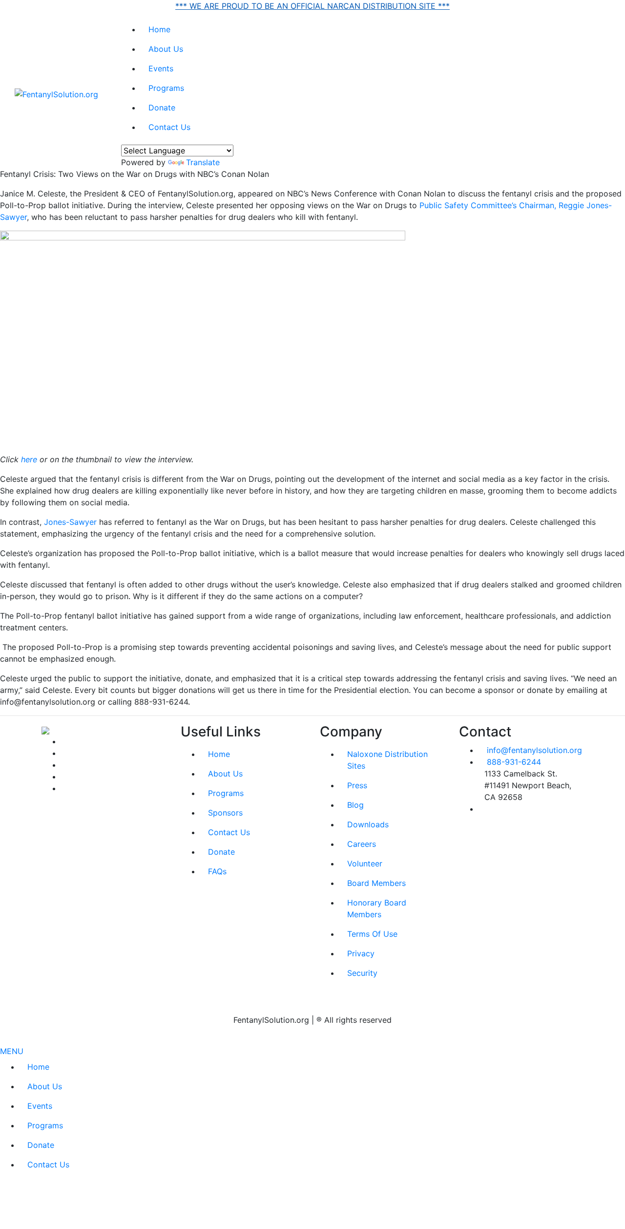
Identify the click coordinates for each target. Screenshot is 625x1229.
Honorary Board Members (376, 908)
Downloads (368, 824)
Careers (361, 844)
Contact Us (169, 127)
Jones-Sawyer (69, 522)
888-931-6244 (514, 762)
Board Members (376, 883)
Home (159, 29)
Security (362, 973)
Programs (166, 88)
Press (357, 785)
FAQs (217, 871)
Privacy (361, 953)
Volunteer (364, 863)
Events (160, 68)
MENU (11, 1051)
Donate (161, 107)
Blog (355, 805)
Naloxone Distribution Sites (387, 760)
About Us (165, 49)
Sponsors (225, 813)
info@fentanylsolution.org (534, 750)
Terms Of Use (372, 934)
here (29, 459)
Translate (203, 162)
